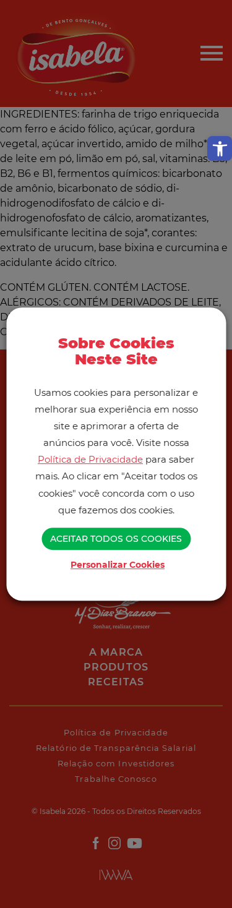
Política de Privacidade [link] (90, 460)
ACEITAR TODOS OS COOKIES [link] (116, 538)
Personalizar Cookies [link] (118, 564)
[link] (219, 148)
